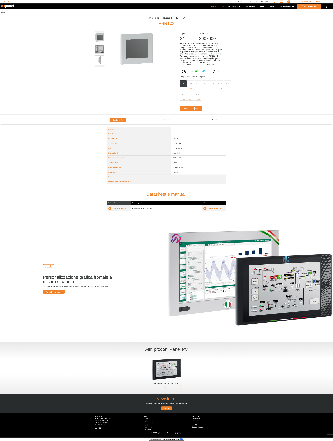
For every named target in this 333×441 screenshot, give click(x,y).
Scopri (166, 387)
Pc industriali (234, 6)
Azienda (317, 1)
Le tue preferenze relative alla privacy (171, 439)
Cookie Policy (148, 429)
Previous (99, 32)
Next (99, 66)
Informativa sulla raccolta (155, 439)
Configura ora (188, 108)
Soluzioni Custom (197, 427)
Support (253, 1)
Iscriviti (166, 408)
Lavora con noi (306, 1)
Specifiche (166, 120)
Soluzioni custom (287, 6)
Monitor (263, 6)
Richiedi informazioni (54, 292)
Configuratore (310, 6)
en (329, 1)
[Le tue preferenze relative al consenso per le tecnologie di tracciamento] (3, 439)
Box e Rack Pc (249, 6)
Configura (117, 120)
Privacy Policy (148, 427)
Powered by (171, 433)
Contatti (264, 1)
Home (3, 12)
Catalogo (242, 1)
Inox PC (273, 6)
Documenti (215, 120)
